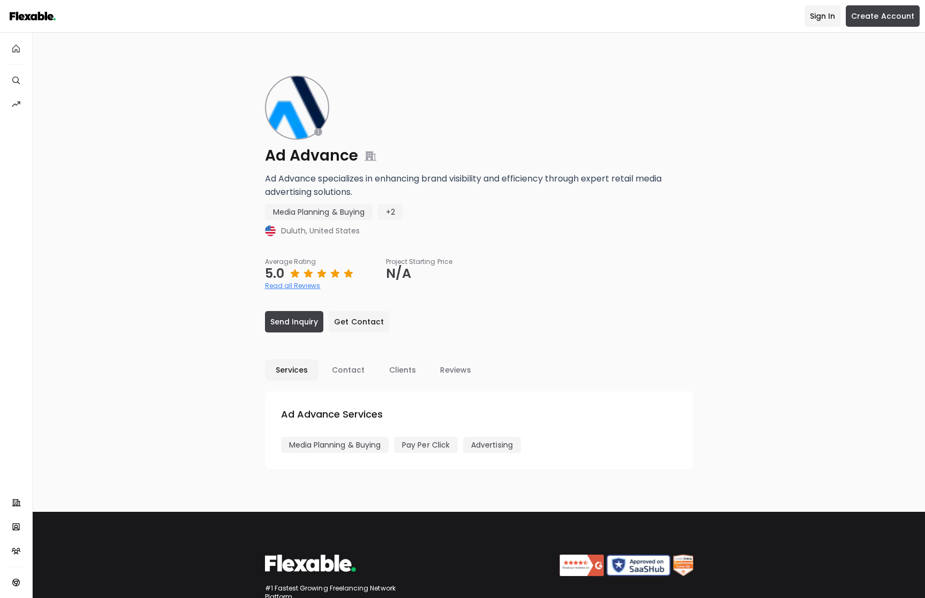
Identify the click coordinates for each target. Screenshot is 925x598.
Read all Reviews (293, 286)
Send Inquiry (294, 321)
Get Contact (359, 321)
